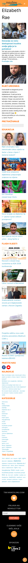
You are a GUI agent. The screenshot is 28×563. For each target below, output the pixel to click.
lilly (6, 475)
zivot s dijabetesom (14, 481)
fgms (16, 467)
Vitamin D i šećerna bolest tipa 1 (11, 389)
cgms (24, 458)
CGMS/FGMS (6, 405)
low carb (10, 475)
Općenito (4, 431)
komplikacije (5, 429)
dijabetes (17, 461)
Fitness (4, 415)
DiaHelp (4, 407)
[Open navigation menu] (24, 3)
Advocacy (5, 402)
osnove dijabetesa (7, 433)
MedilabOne (5, 477)
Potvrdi (14, 518)
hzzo (13, 470)
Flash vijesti (5, 417)
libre (3, 475)
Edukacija (5, 413)
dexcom (4, 461)
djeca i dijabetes (19, 465)
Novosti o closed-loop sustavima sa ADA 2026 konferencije (11, 263)
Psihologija (5, 439)
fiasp (19, 467)
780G (3, 458)
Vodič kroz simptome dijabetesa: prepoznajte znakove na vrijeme (11, 174)
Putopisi (4, 441)
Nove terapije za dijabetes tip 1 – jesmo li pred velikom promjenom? (13, 216)
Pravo (3, 435)
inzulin (18, 470)
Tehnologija (5, 449)
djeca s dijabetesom (7, 467)
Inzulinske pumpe (7, 425)
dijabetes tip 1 (21, 463)
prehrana (15, 479)
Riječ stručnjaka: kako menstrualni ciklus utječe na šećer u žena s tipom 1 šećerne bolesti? (14, 377)
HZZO (3, 421)
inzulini (22, 470)
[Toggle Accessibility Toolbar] (25, 560)
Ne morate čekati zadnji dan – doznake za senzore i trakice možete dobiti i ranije (13, 393)
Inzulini (4, 423)
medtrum (19, 477)
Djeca (3, 411)
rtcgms (20, 479)
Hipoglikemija (6, 419)
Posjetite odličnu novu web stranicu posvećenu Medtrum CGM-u (14, 336)
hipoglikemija (6, 470)
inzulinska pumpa (7, 472)
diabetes (10, 461)
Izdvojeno (5, 427)
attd (11, 458)
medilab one (22, 475)
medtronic (12, 477)
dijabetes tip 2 (6, 465)
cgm (19, 458)
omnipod (9, 479)
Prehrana (4, 437)
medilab (16, 475)
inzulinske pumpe (19, 472)
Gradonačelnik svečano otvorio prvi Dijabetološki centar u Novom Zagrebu (12, 303)
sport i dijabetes (7, 447)
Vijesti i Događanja (7, 451)
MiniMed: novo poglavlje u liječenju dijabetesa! (12, 382)
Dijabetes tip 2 (6, 409)
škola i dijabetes (6, 445)
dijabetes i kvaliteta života (9, 463)
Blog (3, 403)
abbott (8, 458)
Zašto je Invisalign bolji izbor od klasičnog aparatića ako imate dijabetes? (14, 386)
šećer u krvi (5, 443)
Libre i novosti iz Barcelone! (13, 283)
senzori (4, 481)
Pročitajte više (7, 61)
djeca (12, 465)
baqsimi (15, 458)
